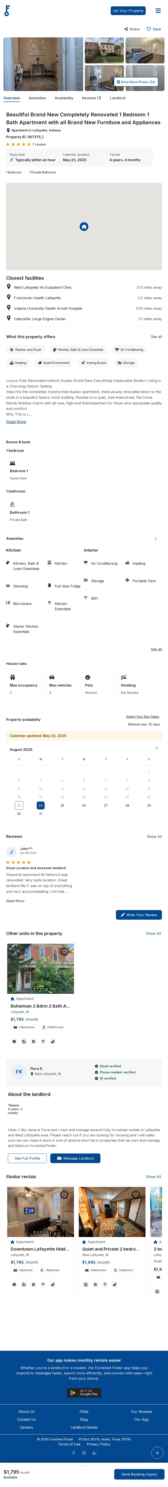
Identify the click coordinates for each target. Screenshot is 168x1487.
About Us (27, 1411)
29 (149, 805)
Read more (16, 421)
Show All (154, 836)
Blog (84, 1419)
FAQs (84, 1411)
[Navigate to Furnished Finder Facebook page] (73, 1453)
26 (84, 805)
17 (40, 797)
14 (127, 789)
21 (127, 797)
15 (149, 789)
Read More (15, 901)
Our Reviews (141, 1411)
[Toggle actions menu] (157, 1453)
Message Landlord (78, 1158)
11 (62, 789)
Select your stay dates (142, 716)
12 (84, 789)
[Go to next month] (157, 748)
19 (84, 797)
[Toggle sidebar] (158, 11)
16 (19, 797)
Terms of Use (69, 1444)
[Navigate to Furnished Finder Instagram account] (84, 1453)
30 (19, 814)
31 (40, 814)
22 (149, 797)
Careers (26, 1427)
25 (62, 805)
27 (106, 805)
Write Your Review (141, 915)
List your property (128, 11)
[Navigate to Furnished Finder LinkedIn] (94, 1453)
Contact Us (26, 1419)
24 (40, 805)
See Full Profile (27, 1158)
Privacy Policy (98, 1444)
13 (105, 789)
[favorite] (64, 951)
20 (106, 797)
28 (127, 805)
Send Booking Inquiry (139, 1474)
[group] (40, 1006)
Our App (141, 1419)
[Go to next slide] (155, 539)
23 (19, 805)
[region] (40, 969)
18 (62, 797)
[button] (144, 724)
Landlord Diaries (84, 1427)
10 (40, 789)
